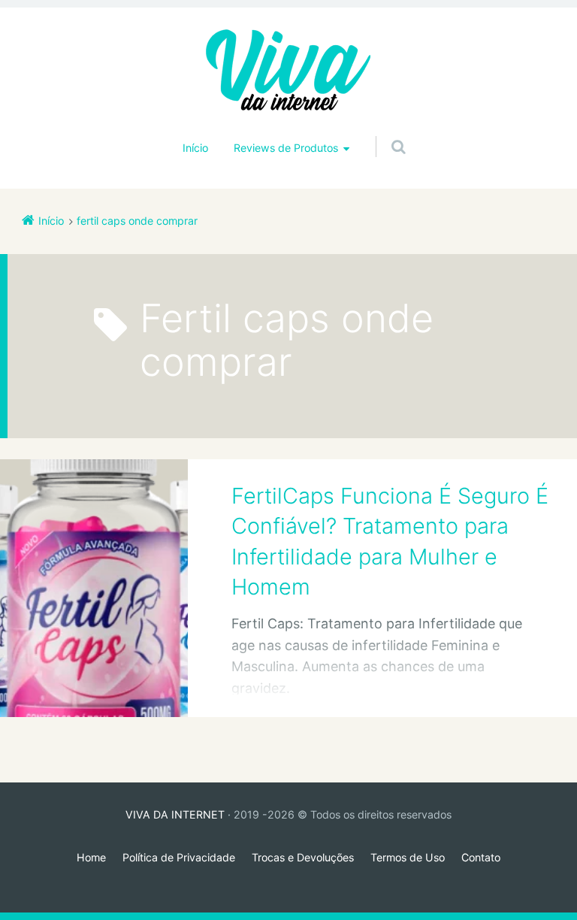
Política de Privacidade (178, 857)
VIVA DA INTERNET (175, 814)
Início (195, 147)
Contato (480, 857)
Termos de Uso (407, 857)
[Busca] (384, 131)
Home (91, 857)
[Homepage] (288, 71)
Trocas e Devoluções (303, 857)
